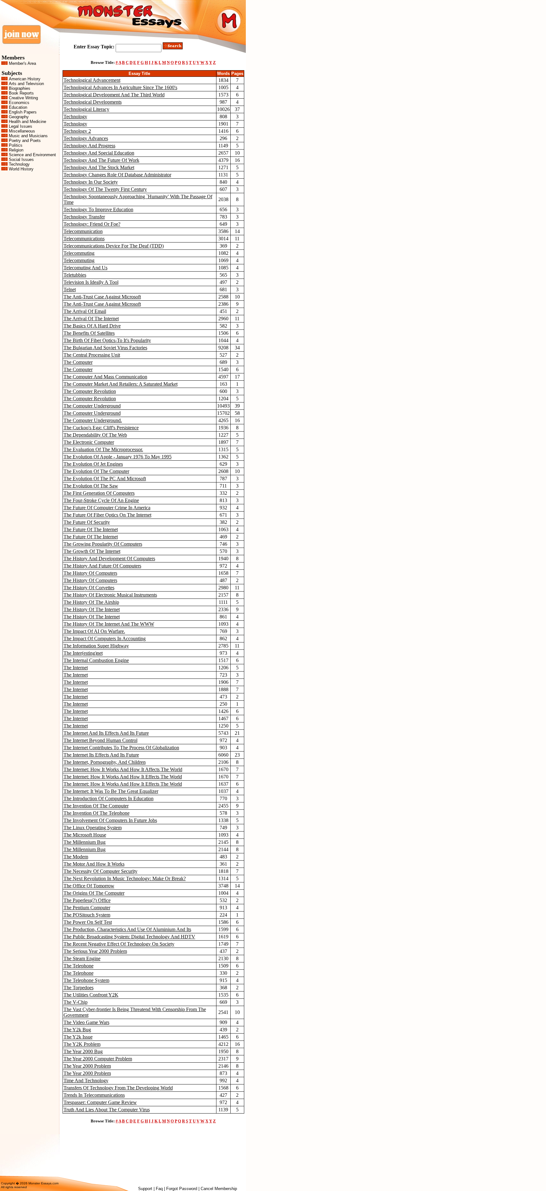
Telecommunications (84, 238)
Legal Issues (20, 126)
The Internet (76, 667)
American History (24, 79)
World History (21, 169)
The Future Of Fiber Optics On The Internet (107, 515)
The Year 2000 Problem (87, 1066)
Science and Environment (32, 154)
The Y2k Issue (78, 1037)
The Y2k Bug (77, 1029)
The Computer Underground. (93, 420)
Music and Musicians (28, 135)
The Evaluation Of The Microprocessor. (103, 449)
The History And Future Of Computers (102, 565)
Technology (19, 164)
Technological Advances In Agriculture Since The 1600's (120, 87)
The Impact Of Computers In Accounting (105, 638)
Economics (19, 102)
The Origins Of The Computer (94, 893)
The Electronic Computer (89, 442)
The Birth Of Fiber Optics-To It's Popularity (107, 340)
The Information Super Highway (96, 645)
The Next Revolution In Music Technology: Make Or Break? (125, 878)
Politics (15, 145)
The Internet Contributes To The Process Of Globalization (121, 747)
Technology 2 (77, 131)
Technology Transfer (84, 216)
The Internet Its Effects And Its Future (101, 755)
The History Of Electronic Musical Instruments (110, 595)
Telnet (70, 289)
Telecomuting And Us (85, 267)
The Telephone (79, 965)
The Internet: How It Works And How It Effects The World (123, 776)
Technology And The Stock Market (99, 167)
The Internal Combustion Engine (96, 660)
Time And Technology (86, 1080)
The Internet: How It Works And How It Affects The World (123, 769)
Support (145, 1188)
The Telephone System (86, 980)
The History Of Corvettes (89, 587)
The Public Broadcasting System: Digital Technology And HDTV (129, 936)
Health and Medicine (27, 121)
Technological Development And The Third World (114, 94)
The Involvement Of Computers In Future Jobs (110, 820)
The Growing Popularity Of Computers (103, 544)
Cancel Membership (219, 1188)
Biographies (19, 88)
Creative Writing (23, 97)
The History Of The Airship (91, 602)
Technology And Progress (89, 145)
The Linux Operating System (93, 827)
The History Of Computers (90, 573)
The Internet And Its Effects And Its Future (106, 733)
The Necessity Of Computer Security (100, 871)
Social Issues (21, 159)
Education (18, 107)
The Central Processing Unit (92, 355)
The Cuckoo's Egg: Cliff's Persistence (101, 427)
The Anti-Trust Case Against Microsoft (102, 296)
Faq (159, 1188)
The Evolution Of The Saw (91, 485)
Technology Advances (86, 138)
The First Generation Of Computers (99, 493)
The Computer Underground (92, 405)
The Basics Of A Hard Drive (92, 325)
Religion (16, 150)
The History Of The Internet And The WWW (109, 624)
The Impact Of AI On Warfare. (94, 631)
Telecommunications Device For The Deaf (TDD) (114, 246)
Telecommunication (83, 231)
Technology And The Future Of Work (101, 160)
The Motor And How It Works (94, 864)
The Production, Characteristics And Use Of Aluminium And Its (127, 929)
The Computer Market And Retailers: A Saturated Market (121, 384)
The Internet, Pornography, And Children (105, 762)
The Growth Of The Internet (92, 551)
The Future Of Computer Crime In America (107, 507)
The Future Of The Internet (91, 529)
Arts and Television (26, 83)
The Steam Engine (82, 958)
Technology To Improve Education (98, 209)
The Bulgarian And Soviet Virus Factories (105, 347)
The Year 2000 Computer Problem (98, 1058)
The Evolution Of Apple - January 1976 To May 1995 (118, 456)
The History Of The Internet (92, 609)
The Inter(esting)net (83, 653)
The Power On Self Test (88, 922)
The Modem (76, 856)
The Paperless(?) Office (87, 900)
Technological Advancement (92, 80)
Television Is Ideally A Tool (91, 282)
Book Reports (21, 93)
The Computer (78, 362)
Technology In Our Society (91, 182)
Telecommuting (79, 253)
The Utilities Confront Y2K (91, 995)
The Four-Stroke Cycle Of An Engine (101, 500)
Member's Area (22, 63)
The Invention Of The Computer (96, 805)
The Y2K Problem (82, 1044)
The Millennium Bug (85, 842)
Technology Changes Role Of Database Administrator (117, 174)
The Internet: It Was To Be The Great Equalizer (111, 791)
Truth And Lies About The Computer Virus (107, 1109)
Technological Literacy (86, 109)
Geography (19, 116)
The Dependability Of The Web (95, 435)
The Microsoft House (85, 835)
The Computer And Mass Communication (105, 376)
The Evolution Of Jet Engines (93, 464)
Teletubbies (75, 275)
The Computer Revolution (90, 391)
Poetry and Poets (25, 140)
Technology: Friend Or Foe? (92, 224)
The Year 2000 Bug (83, 1051)
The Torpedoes (79, 987)
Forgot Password (181, 1188)
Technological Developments (93, 102)
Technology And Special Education (99, 153)
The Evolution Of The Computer (96, 471)
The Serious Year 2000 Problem (95, 951)
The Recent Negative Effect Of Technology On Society (119, 944)
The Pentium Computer (87, 907)
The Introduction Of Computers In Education (109, 798)
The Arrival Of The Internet (91, 318)
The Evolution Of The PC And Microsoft (105, 478)
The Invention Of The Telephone (97, 813)
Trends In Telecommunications (94, 1095)
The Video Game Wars (86, 1022)
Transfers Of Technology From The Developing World (118, 1087)
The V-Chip (76, 1002)
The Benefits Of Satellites (89, 333)
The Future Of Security (87, 522)
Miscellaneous (22, 131)
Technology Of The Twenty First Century (105, 189)
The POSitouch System (87, 915)
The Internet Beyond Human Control (100, 740)
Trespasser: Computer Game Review (100, 1102)
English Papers (23, 112)
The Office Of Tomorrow (89, 885)
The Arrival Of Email (85, 311)
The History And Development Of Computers (109, 558)
